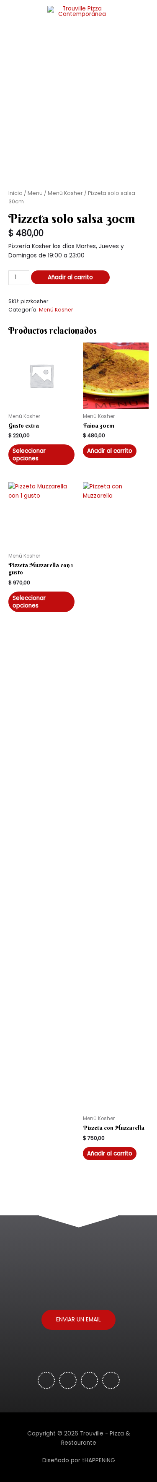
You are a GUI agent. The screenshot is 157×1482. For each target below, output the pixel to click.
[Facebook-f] (46, 1380)
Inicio (15, 193)
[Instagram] (111, 1380)
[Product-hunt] (68, 1380)
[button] (78, 1320)
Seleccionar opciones (29, 454)
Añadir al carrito (70, 277)
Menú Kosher (65, 193)
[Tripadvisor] (89, 1380)
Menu (35, 193)
